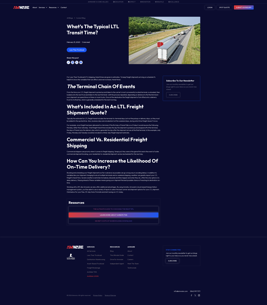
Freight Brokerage (93, 268)
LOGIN (209, 7)
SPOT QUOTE (224, 7)
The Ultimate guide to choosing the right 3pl (113, 209)
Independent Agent (117, 264)
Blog (111, 251)
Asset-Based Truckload (95, 264)
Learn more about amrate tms (113, 215)
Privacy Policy (97, 295)
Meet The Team (133, 264)
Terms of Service (110, 295)
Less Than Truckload (94, 255)
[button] (43, 7)
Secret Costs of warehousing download (113, 221)
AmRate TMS (92, 272)
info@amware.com (181, 291)
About (34, 7)
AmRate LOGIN (92, 276)
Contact (64, 7)
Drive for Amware (116, 259)
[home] (21, 7)
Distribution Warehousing (96, 259)
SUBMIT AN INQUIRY (244, 7)
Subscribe (173, 95)
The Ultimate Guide (117, 255)
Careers (130, 259)
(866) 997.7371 (195, 291)
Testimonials (131, 268)
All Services (91, 251)
